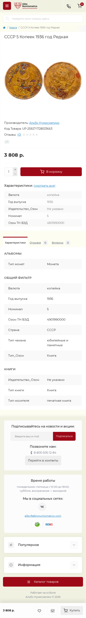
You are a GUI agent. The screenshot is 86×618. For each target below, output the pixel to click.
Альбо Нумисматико (44, 123)
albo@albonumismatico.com (43, 515)
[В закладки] (39, 610)
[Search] (7, 19)
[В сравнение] (53, 610)
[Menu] (7, 6)
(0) (19, 134)
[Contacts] (68, 6)
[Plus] (15, 169)
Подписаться (64, 436)
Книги (13, 27)
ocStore (51, 592)
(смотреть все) (44, 186)
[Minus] (15, 174)
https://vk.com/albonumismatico (42, 507)
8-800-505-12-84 (45, 452)
